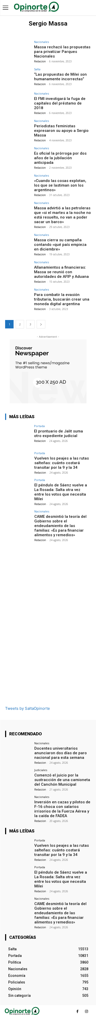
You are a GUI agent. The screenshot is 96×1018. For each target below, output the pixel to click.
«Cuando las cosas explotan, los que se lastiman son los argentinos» (60, 185)
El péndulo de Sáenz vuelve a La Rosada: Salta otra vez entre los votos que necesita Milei (60, 492)
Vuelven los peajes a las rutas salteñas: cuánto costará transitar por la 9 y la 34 (61, 463)
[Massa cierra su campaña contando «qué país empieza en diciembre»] (18, 243)
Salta (37, 69)
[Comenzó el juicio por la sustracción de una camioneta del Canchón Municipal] (18, 778)
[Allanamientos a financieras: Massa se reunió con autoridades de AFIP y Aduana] (18, 270)
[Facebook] (77, 1011)
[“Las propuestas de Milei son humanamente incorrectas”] (18, 77)
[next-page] (41, 324)
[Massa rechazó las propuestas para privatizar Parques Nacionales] (18, 50)
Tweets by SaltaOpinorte (27, 708)
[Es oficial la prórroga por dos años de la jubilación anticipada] (18, 156)
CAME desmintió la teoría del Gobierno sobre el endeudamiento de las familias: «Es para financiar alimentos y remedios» (60, 525)
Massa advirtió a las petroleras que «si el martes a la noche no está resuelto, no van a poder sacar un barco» (62, 215)
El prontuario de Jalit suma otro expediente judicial (58, 433)
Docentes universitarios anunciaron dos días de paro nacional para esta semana (60, 753)
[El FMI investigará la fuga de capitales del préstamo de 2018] (18, 101)
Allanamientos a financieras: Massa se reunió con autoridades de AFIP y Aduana (61, 272)
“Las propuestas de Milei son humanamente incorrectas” (60, 76)
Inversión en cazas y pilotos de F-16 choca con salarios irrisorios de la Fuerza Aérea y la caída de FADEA (62, 809)
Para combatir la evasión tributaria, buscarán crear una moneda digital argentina (61, 299)
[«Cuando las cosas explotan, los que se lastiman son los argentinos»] (18, 183)
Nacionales (41, 41)
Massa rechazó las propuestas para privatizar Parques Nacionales (62, 52)
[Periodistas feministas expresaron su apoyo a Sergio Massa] (18, 129)
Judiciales (40, 770)
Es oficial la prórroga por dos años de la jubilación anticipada (60, 158)
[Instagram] (86, 1011)
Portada (39, 426)
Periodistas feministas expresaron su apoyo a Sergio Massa (61, 131)
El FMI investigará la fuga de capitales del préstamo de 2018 (60, 103)
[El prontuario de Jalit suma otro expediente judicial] (18, 434)
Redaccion (40, 61)
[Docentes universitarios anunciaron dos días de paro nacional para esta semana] (18, 751)
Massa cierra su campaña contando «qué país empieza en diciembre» (60, 244)
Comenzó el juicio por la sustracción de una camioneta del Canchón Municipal (62, 780)
